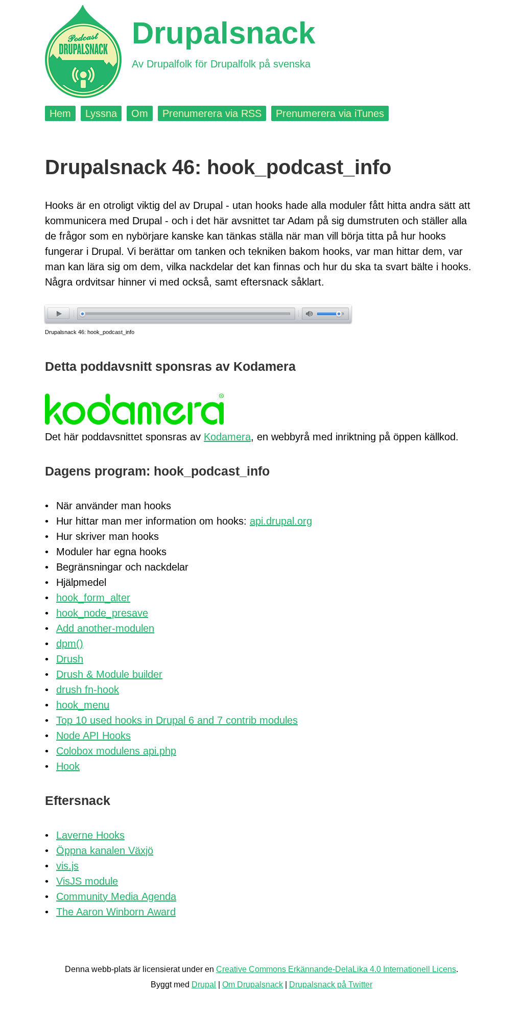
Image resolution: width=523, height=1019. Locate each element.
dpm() (69, 643)
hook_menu (82, 704)
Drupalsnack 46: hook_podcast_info (89, 332)
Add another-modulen (105, 628)
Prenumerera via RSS (212, 113)
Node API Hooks (93, 735)
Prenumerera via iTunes (330, 113)
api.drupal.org (281, 521)
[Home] (83, 51)
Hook (68, 766)
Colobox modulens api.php (116, 750)
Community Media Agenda (116, 896)
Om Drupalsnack (252, 984)
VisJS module (87, 881)
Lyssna (101, 113)
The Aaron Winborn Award (116, 911)
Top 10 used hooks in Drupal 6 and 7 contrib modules (177, 720)
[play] (58, 313)
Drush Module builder (109, 674)
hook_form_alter (93, 597)
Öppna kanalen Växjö (104, 850)
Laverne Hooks (90, 835)
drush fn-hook (87, 689)
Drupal (204, 984)
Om (139, 113)
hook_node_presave (102, 613)
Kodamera (227, 436)
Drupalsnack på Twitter (330, 984)
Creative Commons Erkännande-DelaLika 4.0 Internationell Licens (336, 969)
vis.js (67, 865)
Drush (69, 659)
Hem (60, 113)
